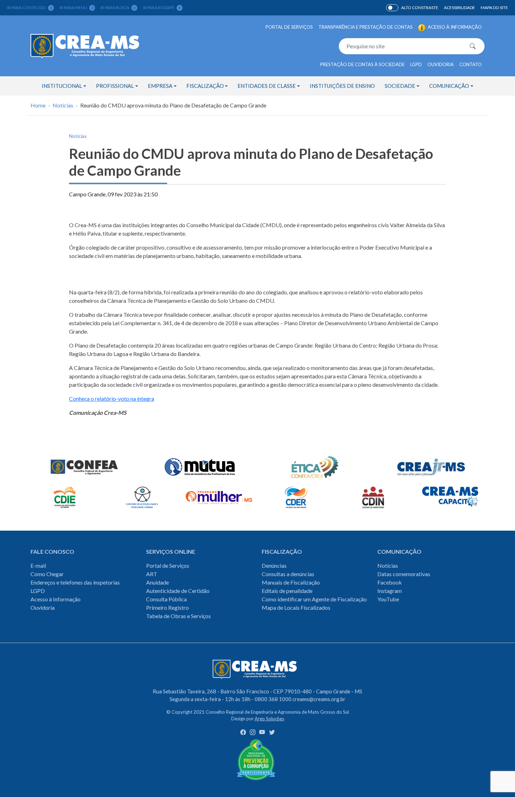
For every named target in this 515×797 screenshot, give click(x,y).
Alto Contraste (392, 7)
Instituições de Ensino (342, 86)
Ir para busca (118, 7)
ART (151, 574)
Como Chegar (47, 574)
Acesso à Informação (55, 599)
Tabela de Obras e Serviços (178, 616)
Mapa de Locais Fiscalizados (296, 607)
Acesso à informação (454, 27)
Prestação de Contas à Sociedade (362, 64)
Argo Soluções (269, 718)
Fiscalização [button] (205, 86)
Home (38, 105)
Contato (470, 64)
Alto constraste (419, 7)
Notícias (63, 105)
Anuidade (157, 582)
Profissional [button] (115, 86)
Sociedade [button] (400, 86)
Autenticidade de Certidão (178, 590)
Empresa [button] (160, 86)
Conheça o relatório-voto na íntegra (111, 398)
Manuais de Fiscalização (291, 582)
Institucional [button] (62, 86)
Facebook (389, 582)
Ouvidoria (440, 64)
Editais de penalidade (287, 590)
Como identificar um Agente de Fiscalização (314, 599)
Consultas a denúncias (288, 574)
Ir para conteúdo (29, 7)
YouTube (388, 599)
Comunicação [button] (449, 86)
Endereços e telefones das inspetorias (75, 582)
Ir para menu (76, 7)
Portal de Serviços (289, 27)
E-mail (38, 565)
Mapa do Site (494, 7)
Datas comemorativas (403, 574)
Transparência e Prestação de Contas (365, 27)
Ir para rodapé (161, 7)
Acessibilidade (459, 7)
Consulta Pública (166, 599)
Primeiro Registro (167, 607)
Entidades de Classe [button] (267, 86)
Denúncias (274, 565)
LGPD (416, 64)
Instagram (389, 590)
